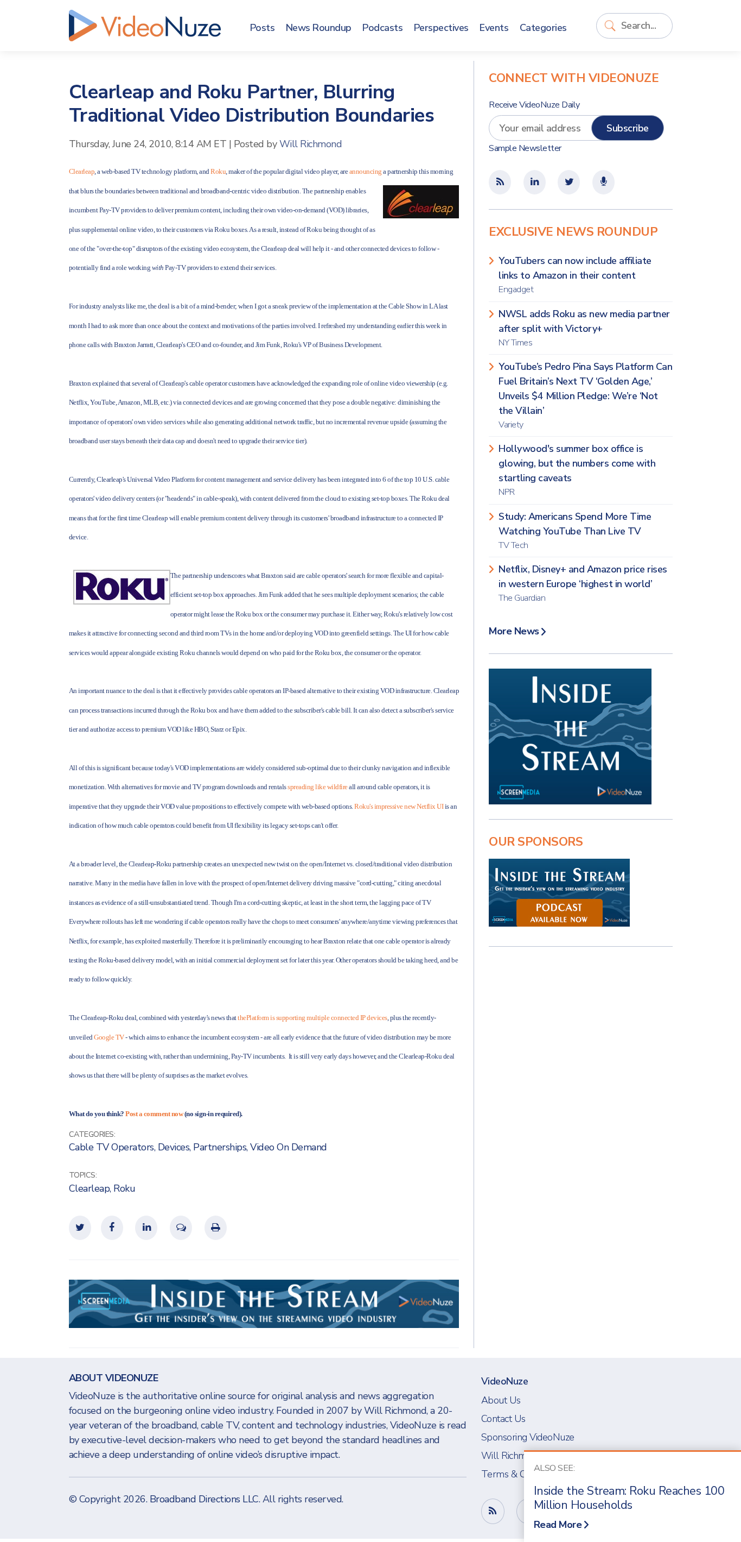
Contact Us (503, 1418)
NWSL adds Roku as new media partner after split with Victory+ (584, 328)
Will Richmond (310, 143)
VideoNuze (504, 1381)
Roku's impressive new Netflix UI (398, 806)
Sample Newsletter (525, 148)
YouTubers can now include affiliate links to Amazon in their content (575, 274)
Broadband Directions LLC (204, 1499)
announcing (365, 171)
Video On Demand (288, 1147)
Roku (218, 171)
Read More (558, 1524)
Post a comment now (154, 1114)
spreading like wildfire (318, 787)
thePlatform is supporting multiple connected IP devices (312, 1018)
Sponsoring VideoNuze (527, 1437)
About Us (501, 1400)
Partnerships (219, 1147)
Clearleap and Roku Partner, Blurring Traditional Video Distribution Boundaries (252, 104)
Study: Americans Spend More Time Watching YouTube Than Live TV (575, 530)
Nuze (145, 25)
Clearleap (82, 171)
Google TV (109, 1037)
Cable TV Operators (111, 1147)
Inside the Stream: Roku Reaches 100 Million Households (629, 1498)
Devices (174, 1147)
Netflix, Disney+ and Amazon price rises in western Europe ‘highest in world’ (583, 583)
